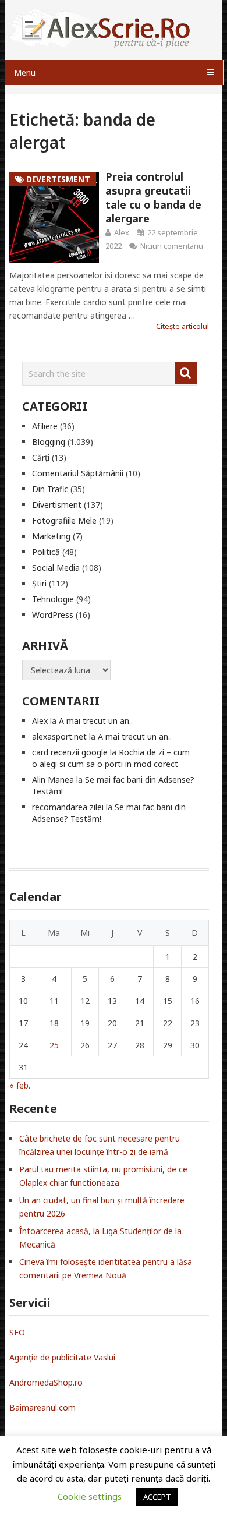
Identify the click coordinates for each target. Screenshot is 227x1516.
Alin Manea (53, 779)
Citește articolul (182, 326)
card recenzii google (70, 752)
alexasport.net (59, 736)
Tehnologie (53, 599)
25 (54, 1045)
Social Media (56, 567)
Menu (25, 72)
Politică (46, 551)
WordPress (52, 614)
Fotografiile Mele (64, 520)
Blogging (48, 441)
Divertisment (56, 504)
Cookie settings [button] (90, 1496)
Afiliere (45, 426)
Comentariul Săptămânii (77, 473)
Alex (121, 232)
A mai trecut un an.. (96, 720)
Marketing (51, 536)
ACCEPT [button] (157, 1497)
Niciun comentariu (171, 246)
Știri (39, 583)
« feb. (19, 1085)
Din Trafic (50, 488)
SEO (17, 1332)
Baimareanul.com (42, 1407)
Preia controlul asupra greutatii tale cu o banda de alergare (153, 197)
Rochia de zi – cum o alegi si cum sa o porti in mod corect (111, 758)
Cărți (40, 457)
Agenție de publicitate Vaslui (62, 1357)
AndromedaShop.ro (46, 1382)
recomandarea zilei (68, 806)
